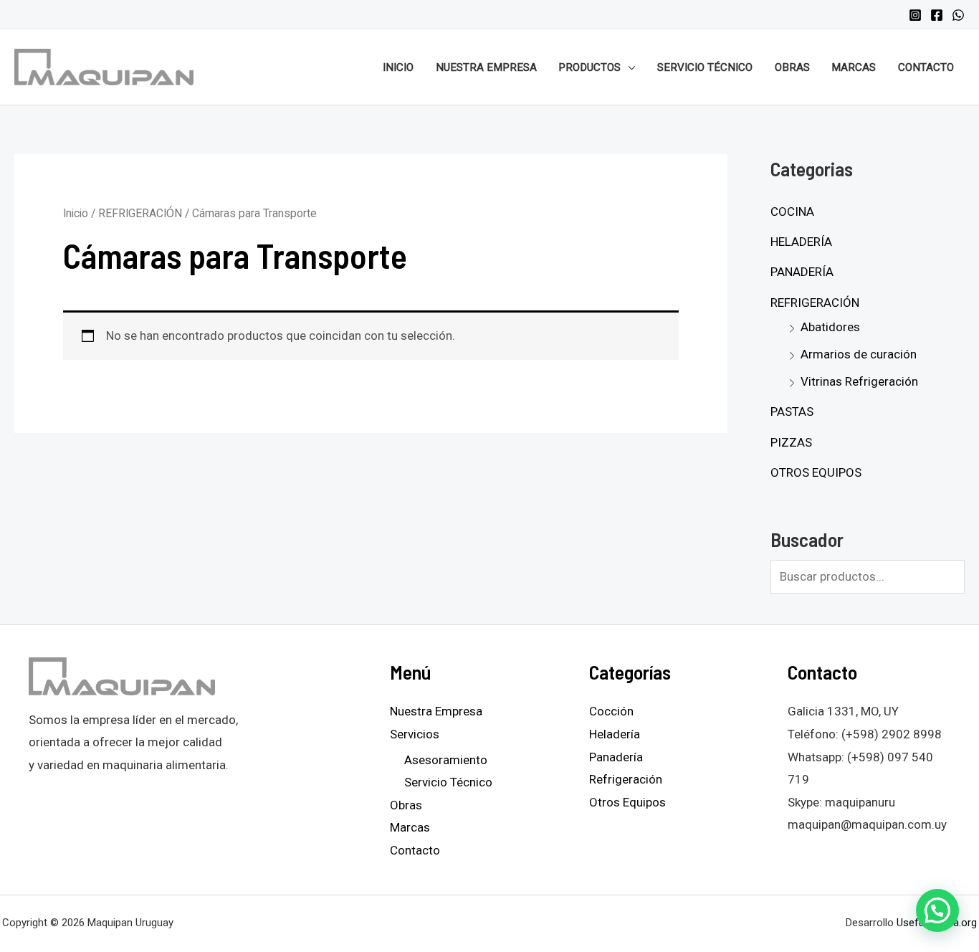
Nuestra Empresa (486, 67)
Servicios (414, 734)
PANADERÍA (802, 272)
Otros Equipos (627, 802)
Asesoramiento (445, 760)
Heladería (614, 734)
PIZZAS (791, 442)
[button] (937, 910)
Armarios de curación (859, 354)
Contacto (926, 67)
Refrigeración (625, 779)
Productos (589, 67)
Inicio (398, 67)
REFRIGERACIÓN (140, 213)
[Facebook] (936, 15)
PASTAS (791, 411)
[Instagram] (915, 15)
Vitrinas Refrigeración (859, 381)
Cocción (611, 711)
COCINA (792, 211)
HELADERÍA (801, 241)
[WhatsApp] (958, 15)
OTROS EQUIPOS (815, 472)
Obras (792, 67)
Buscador (807, 539)
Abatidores (830, 327)
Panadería (616, 757)
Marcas (853, 67)
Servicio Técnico (705, 67)
